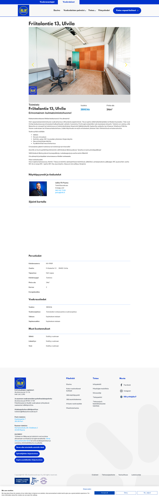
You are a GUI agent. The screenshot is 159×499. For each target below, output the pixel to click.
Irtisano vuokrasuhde (74, 404)
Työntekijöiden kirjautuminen (27, 454)
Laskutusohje (136, 475)
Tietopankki (97, 397)
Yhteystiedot (104, 10)
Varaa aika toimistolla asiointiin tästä (30, 447)
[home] (23, 10)
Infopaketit (97, 384)
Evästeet (95, 475)
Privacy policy (87, 489)
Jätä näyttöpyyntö (73, 395)
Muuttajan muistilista (101, 388)
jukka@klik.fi (60, 192)
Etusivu (57, 10)
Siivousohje (97, 393)
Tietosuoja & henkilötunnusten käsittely (99, 403)
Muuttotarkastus (72, 408)
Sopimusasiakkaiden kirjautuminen (29, 460)
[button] (74, 10)
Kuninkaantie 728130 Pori (20, 420)
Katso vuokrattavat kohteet (73, 389)
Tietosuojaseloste (108, 475)
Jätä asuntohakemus (73, 399)
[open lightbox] (79, 65)
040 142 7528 (60, 190)
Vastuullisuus (123, 475)
